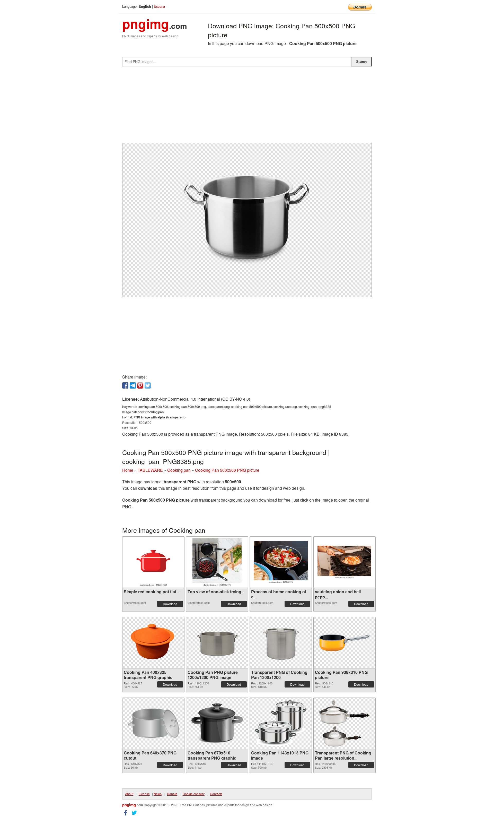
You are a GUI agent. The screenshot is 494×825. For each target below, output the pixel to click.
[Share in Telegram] (133, 385)
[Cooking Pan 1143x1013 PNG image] (280, 723)
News (158, 794)
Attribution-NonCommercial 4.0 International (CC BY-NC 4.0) (195, 399)
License (144, 794)
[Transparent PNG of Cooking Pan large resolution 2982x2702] (344, 723)
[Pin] (140, 385)
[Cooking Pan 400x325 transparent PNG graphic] (153, 643)
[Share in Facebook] (125, 385)
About (129, 794)
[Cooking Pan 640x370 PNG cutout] (153, 723)
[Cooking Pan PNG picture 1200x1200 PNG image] (217, 642)
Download (170, 603)
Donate (172, 794)
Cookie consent (194, 794)
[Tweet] (148, 385)
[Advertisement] (247, 107)
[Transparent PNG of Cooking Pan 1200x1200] (280, 642)
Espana (159, 6)
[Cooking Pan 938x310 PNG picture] (344, 642)
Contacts (216, 794)
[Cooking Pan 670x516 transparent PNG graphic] (217, 723)
